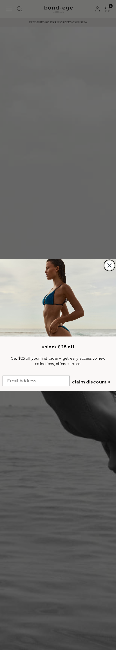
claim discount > (91, 381)
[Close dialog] (109, 265)
